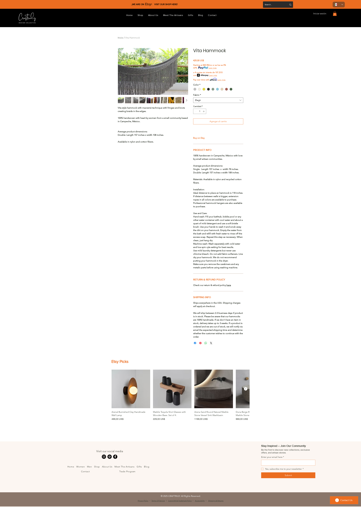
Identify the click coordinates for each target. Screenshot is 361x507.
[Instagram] (104, 457)
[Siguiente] (245, 389)
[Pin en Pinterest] (200, 343)
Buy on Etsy (199, 138)
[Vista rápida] (131, 389)
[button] (140, 15)
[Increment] (204, 111)
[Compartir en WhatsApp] (205, 343)
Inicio (120, 37)
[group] (180, 400)
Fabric (197, 95)
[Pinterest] (109, 457)
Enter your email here (272, 457)
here (228, 285)
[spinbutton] (199, 111)
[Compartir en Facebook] (195, 343)
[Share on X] (211, 343)
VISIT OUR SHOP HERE (165, 4)
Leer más (213, 68)
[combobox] (218, 100)
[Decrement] (195, 111)
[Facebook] (115, 457)
